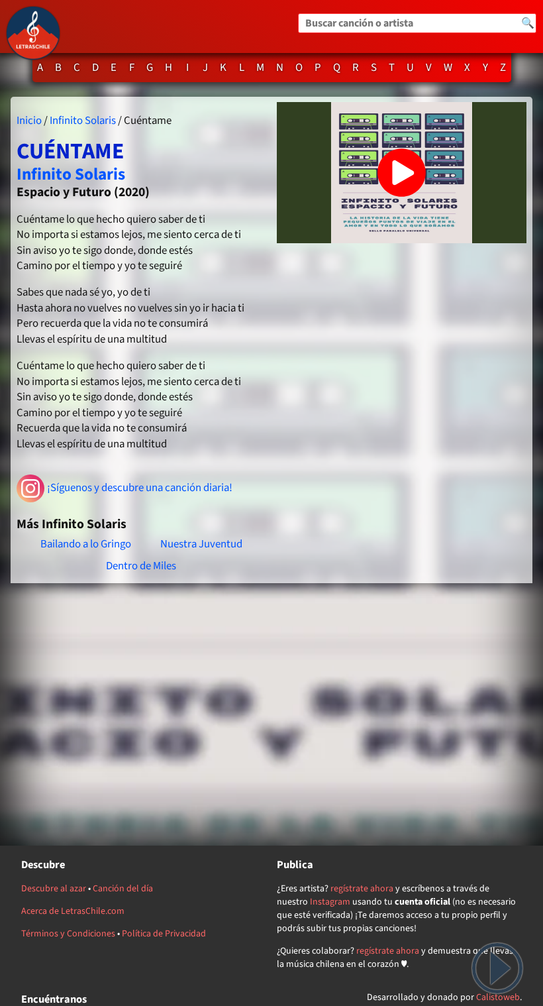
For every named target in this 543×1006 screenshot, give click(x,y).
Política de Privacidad (164, 933)
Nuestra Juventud (201, 544)
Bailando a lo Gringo (85, 544)
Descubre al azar (53, 888)
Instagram (330, 902)
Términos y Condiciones (68, 933)
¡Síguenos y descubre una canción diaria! (139, 488)
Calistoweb (498, 997)
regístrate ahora (361, 888)
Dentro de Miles (141, 566)
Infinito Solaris (83, 121)
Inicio (29, 121)
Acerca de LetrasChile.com (72, 911)
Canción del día (123, 888)
